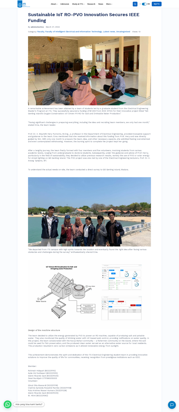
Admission (64, 4)
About (53, 4)
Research (91, 4)
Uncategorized (123, 31)
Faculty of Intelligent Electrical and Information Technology (73, 31)
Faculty (40, 31)
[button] (8, 404)
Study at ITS (77, 4)
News (100, 4)
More (108, 4)
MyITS (156, 4)
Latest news (109, 31)
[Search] (135, 4)
